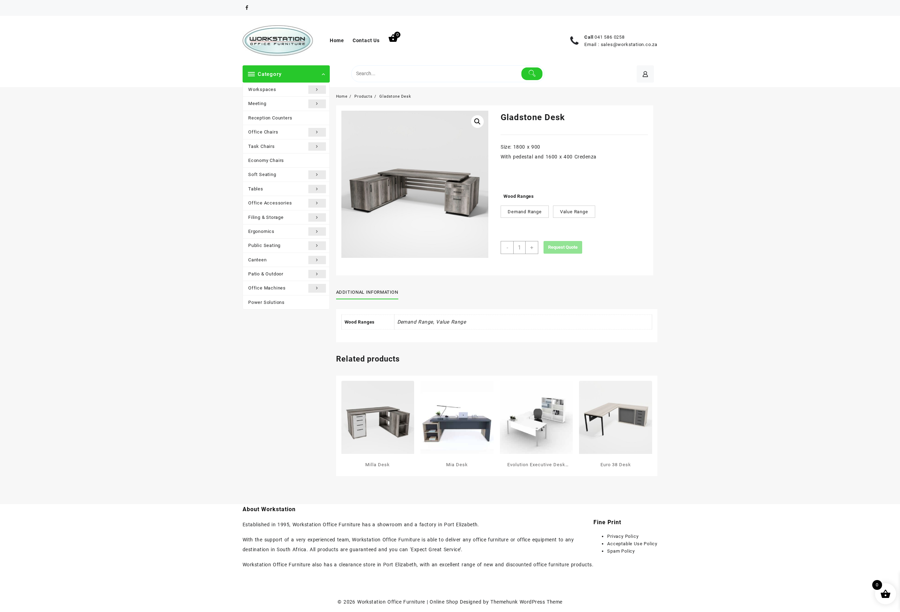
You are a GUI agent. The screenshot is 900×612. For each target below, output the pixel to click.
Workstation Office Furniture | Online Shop (407, 602)
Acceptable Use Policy (632, 543)
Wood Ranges (518, 196)
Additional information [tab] (367, 292)
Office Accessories (270, 203)
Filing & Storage (266, 217)
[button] (477, 121)
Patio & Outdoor (265, 273)
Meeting (257, 103)
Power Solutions (266, 302)
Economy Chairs (266, 160)
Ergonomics (261, 231)
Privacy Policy (622, 536)
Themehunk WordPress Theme (526, 602)
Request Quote (563, 247)
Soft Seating (262, 174)
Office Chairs (263, 132)
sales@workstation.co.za (629, 44)
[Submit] (532, 73)
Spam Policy (621, 551)
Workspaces (262, 89)
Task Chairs (261, 146)
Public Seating (264, 245)
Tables (255, 188)
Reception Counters (270, 118)
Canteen (257, 259)
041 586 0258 (609, 37)
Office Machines (267, 288)
